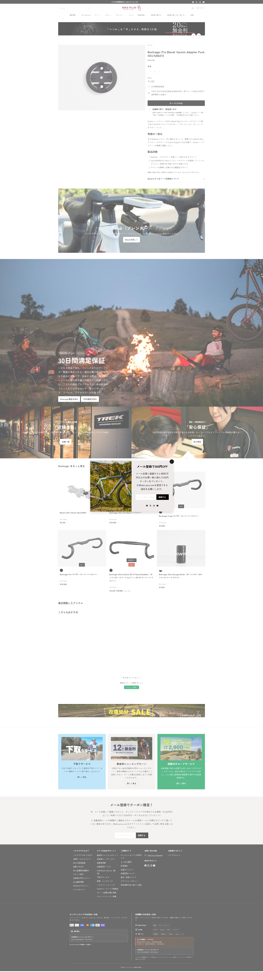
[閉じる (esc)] (172, 461)
